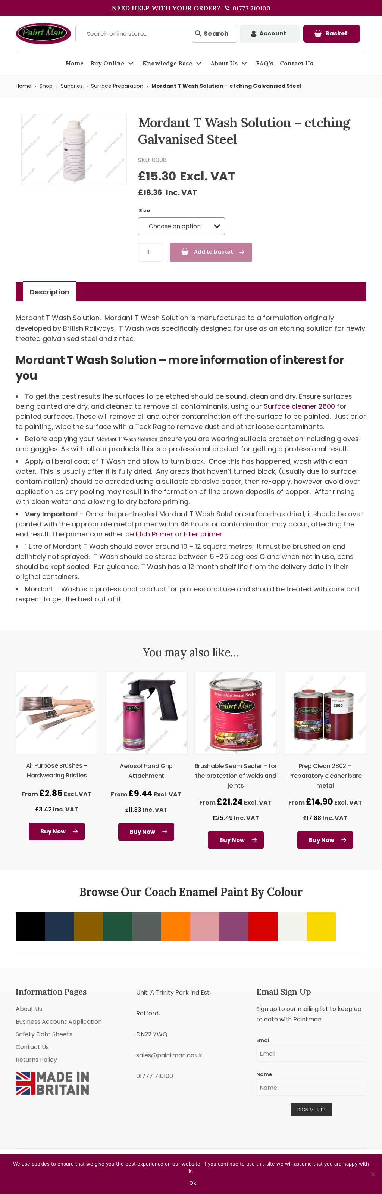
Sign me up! (311, 1109)
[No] (372, 1174)
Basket (336, 33)
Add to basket (213, 252)
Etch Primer (154, 534)
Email (263, 1040)
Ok (193, 1183)
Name (264, 1074)
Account (272, 33)
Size (144, 210)
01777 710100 (250, 8)
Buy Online (107, 63)
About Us (224, 63)
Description (49, 292)
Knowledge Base (167, 63)
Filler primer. (203, 534)
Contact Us (296, 63)
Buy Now (53, 831)
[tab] (49, 291)
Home (75, 63)
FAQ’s (264, 63)
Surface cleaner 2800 (299, 406)
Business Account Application (59, 1021)
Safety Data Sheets (44, 1034)
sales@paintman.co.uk (169, 1055)
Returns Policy (36, 1059)
